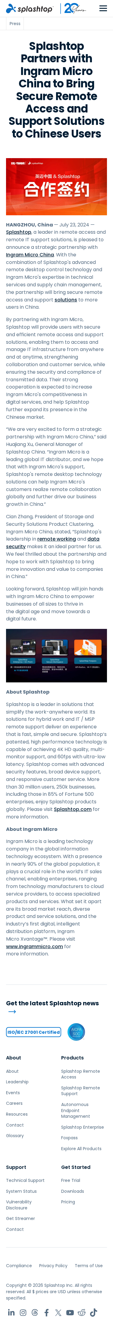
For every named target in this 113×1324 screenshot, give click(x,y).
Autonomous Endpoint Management (75, 1110)
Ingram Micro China (30, 254)
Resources (17, 1114)
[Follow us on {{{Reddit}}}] (82, 1312)
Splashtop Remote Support (80, 1091)
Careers (14, 1103)
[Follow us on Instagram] (23, 1312)
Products (72, 1057)
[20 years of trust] (70, 8)
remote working (56, 538)
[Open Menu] (103, 8)
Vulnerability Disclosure (19, 1205)
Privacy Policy (53, 1266)
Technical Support (25, 1180)
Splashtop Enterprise (82, 1127)
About (13, 1057)
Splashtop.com (73, 809)
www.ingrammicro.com (34, 946)
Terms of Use (89, 1266)
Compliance (19, 1266)
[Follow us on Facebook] (46, 1312)
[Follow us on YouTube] (70, 1312)
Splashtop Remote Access (80, 1074)
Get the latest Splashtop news (52, 1003)
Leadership (17, 1082)
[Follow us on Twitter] (58, 1312)
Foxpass (69, 1138)
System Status (21, 1191)
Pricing (68, 1202)
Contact (15, 1125)
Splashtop (18, 232)
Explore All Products (81, 1149)
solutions (66, 299)
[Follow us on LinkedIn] (11, 1312)
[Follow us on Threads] (35, 1312)
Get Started (75, 1167)
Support (16, 1167)
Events (13, 1093)
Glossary (15, 1136)
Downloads (72, 1191)
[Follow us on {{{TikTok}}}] (93, 1312)
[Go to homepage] (30, 8)
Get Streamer (20, 1218)
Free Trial (70, 1180)
